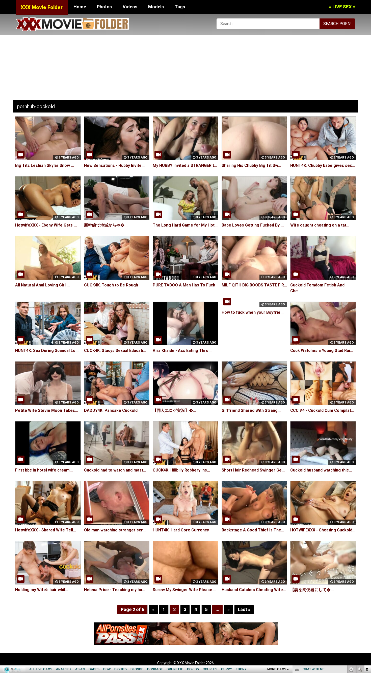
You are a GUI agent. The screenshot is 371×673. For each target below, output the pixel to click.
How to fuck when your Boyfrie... (252, 312)
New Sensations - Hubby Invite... (114, 165)
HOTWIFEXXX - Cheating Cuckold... (322, 530)
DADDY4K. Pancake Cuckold (111, 410)
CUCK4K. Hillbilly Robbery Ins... (181, 470)
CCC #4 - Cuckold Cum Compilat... (322, 410)
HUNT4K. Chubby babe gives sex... (322, 165)
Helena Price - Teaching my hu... (114, 589)
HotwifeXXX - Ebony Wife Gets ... (46, 225)
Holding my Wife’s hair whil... (41, 589)
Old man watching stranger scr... (115, 530)
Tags (180, 6)
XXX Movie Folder (42, 7)
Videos (130, 6)
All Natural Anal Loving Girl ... (42, 285)
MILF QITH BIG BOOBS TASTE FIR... (254, 285)
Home (79, 6)
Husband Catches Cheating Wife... (254, 589)
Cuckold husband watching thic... (321, 470)
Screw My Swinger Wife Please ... (184, 589)
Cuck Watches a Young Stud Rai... (321, 350)
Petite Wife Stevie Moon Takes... (46, 410)
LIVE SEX (342, 6)
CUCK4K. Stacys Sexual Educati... (115, 350)
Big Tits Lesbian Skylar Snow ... (44, 165)
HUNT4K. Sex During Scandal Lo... (46, 350)
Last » (244, 609)
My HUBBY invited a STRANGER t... (185, 165)
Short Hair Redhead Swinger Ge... (253, 470)
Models (156, 6)
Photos (104, 6)
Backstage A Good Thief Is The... (253, 530)
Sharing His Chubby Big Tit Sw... (251, 165)
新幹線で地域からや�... (105, 225)
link (366, 594)
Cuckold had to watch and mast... (115, 470)
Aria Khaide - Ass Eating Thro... (182, 350)
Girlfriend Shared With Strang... (251, 410)
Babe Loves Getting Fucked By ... (253, 225)
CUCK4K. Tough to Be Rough (111, 285)
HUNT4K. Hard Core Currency (181, 530)
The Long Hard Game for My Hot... (185, 225)
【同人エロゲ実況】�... (174, 410)
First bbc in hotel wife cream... (44, 470)
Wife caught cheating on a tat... (319, 225)
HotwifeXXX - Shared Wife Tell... (45, 530)
